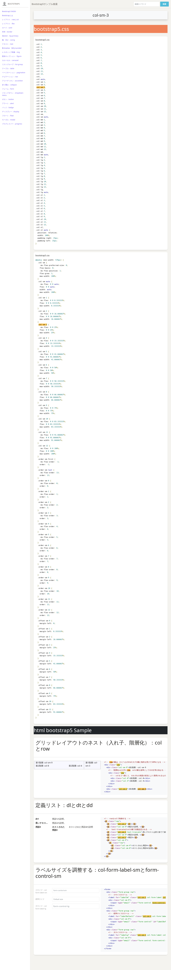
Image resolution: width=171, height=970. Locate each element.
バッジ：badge (8, 107)
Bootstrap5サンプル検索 (45, 4)
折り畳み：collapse (9, 85)
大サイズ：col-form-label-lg (41, 907)
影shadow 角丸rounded (11, 48)
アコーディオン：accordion (12, 81)
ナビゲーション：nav (10, 76)
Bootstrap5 (14, 4)
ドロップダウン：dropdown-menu (13, 94)
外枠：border (7, 32)
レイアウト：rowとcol (10, 19)
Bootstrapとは (7, 15)
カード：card (7, 28)
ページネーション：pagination (13, 72)
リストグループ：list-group (12, 64)
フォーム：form (8, 89)
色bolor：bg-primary (10, 36)
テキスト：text (7, 44)
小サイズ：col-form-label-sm (41, 891)
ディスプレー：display (10, 111)
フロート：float (8, 115)
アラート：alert (8, 103)
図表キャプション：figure (11, 56)
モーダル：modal (8, 120)
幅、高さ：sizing (8, 40)
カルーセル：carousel (10, 60)
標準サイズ (39, 899)
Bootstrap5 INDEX (9, 11)
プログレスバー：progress (12, 124)
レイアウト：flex (8, 23)
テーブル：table (8, 68)
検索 (164, 4)
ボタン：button (8, 99)
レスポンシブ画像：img (11, 52)
